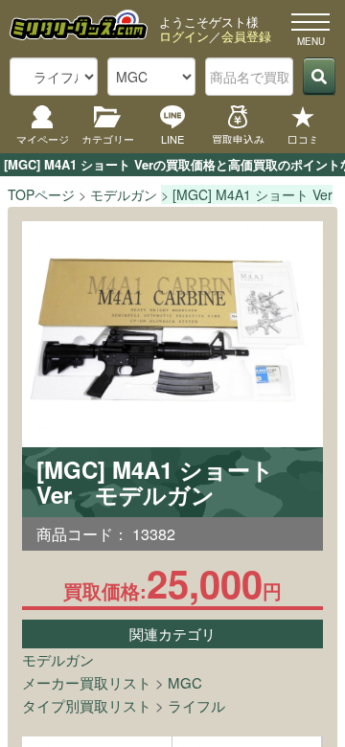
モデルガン (58, 659)
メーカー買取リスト (86, 682)
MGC (185, 682)
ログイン (184, 36)
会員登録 (246, 36)
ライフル (196, 705)
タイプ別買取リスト (86, 705)
